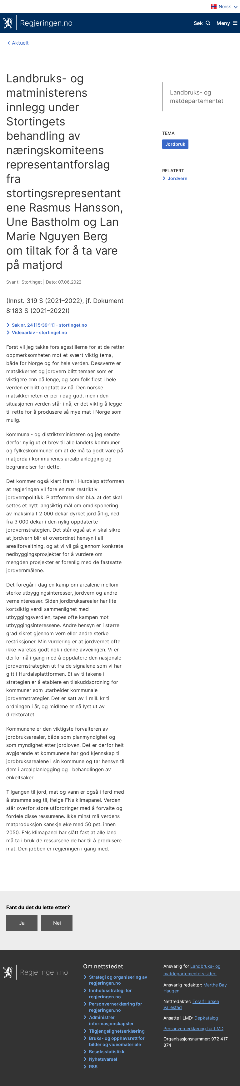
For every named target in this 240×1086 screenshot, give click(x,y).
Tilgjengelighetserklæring (117, 1031)
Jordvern (178, 178)
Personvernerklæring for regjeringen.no (115, 1007)
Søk (198, 23)
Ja (22, 923)
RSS (93, 1066)
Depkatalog (206, 1017)
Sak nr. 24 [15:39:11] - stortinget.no (49, 325)
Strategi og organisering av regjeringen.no (118, 980)
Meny (223, 23)
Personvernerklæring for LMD (193, 1028)
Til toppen (117, 882)
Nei (57, 923)
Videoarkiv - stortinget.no (39, 332)
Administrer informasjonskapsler (111, 1020)
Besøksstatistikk (106, 1051)
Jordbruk (175, 144)
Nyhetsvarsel (103, 1059)
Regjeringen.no (46, 22)
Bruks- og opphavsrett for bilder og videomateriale (117, 1041)
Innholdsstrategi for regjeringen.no (110, 993)
